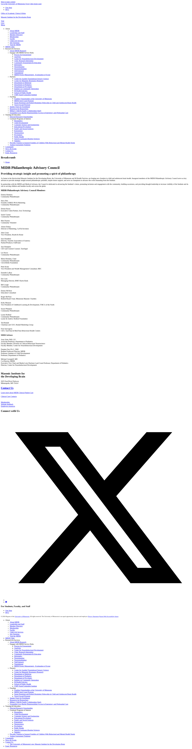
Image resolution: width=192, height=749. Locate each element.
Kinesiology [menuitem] (18, 131)
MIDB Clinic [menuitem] (10, 47)
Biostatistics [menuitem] (18, 121)
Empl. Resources (11, 746)
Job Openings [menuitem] (14, 43)
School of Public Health (22, 684)
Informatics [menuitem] (18, 65)
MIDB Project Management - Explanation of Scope (32, 666)
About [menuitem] (7, 29)
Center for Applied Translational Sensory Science (31, 670)
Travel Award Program (22, 696)
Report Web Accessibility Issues (108, 616)
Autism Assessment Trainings (20, 736)
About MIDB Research (18, 642)
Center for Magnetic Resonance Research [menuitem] (28, 81)
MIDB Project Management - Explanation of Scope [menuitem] (32, 75)
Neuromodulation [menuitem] (20, 69)
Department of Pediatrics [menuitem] (23, 85)
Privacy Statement (93, 616)
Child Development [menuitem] (21, 123)
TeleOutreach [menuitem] (19, 71)
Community (9, 738)
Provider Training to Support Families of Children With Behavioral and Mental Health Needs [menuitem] (42, 143)
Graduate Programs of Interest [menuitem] (20, 119)
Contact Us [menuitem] (9, 151)
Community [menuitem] (9, 147)
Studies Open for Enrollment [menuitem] (20, 107)
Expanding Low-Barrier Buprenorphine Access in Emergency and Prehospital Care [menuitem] (39, 113)
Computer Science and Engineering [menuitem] (26, 125)
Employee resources (8, 406)
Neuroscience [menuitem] (19, 133)
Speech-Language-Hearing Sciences (27, 730)
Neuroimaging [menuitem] (19, 67)
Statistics (17, 732)
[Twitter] (98, 600)
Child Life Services (16, 632)
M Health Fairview (21, 682)
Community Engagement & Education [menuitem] (27, 63)
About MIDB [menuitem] (14, 31)
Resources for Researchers (19, 700)
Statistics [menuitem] (17, 141)
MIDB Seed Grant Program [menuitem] (24, 101)
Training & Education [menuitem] (13, 115)
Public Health (19, 728)
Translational (18, 664)
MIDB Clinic (10, 638)
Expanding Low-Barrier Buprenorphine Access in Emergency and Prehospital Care (39, 704)
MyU (7, 10)
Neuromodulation (20, 660)
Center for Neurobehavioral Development (28, 650)
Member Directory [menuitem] (16, 35)
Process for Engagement (22, 646)
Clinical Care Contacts (9, 396)
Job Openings (14, 634)
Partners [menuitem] (12, 77)
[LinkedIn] (6, 602)
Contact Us (7, 388)
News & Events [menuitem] (10, 149)
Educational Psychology (22, 718)
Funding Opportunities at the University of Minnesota (33, 690)
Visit (2, 21)
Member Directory (16, 626)
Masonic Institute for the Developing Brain (16, 17)
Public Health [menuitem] (19, 137)
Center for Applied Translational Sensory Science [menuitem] (31, 79)
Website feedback (7, 404)
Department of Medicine (22, 674)
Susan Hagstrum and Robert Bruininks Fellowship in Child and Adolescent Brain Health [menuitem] (45, 103)
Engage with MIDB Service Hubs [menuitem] (22, 53)
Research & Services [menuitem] (12, 49)
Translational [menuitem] (18, 73)
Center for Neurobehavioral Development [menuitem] (28, 59)
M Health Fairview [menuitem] (21, 91)
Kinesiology (18, 722)
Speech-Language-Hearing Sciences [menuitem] (27, 139)
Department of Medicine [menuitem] (22, 83)
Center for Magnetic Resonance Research (28, 672)
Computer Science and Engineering (26, 716)
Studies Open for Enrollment (20, 698)
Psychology (18, 726)
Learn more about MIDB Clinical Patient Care (17, 393)
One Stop (8, 8)
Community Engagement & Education (27, 654)
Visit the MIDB (15, 636)
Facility (12, 630)
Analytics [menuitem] (17, 57)
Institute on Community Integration (26, 680)
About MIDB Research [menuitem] (18, 51)
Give (2, 23)
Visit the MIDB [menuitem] (15, 45)
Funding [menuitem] (13, 97)
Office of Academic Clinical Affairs (13, 13)
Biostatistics (18, 712)
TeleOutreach (19, 662)
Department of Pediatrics (23, 676)
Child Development (21, 714)
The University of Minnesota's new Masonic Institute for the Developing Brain (37, 744)
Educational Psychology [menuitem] (22, 127)
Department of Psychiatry (23, 678)
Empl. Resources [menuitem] (11, 153)
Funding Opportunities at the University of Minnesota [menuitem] (33, 99)
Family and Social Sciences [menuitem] (23, 129)
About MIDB (14, 622)
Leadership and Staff (17, 624)
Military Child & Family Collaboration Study (25, 702)
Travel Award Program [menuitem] (22, 105)
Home (7, 162)
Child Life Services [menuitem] (16, 41)
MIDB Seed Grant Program (24, 692)
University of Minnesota (22, 616)
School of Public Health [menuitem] (22, 93)
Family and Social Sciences (23, 720)
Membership (5, 402)
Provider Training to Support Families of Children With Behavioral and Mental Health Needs (42, 734)
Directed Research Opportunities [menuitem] (21, 117)
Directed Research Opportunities (21, 708)
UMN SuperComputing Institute (25, 686)
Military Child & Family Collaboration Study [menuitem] (25, 111)
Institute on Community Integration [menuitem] (26, 89)
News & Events (10, 740)
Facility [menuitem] (12, 39)
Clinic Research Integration (23, 652)
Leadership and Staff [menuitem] (17, 33)
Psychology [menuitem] (18, 135)
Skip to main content (8, 2)
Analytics (17, 648)
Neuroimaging (19, 658)
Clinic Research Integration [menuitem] (23, 61)
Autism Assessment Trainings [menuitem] (20, 145)
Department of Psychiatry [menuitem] (23, 87)
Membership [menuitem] (14, 37)
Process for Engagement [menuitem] (22, 55)
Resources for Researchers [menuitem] (19, 109)
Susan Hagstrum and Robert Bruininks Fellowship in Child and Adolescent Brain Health (45, 694)
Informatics (18, 656)
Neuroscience (19, 724)
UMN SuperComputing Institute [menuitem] (25, 95)
